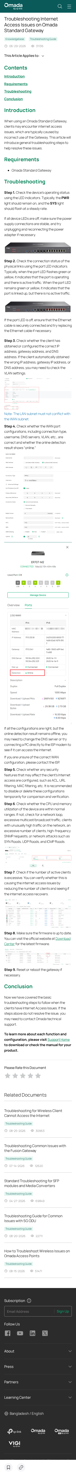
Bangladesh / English (27, 1413)
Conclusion (13, 99)
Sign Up (63, 1311)
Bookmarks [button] (8, 1467)
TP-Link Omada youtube (20, 1333)
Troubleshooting (17, 91)
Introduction (14, 76)
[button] (59, 6)
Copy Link (21, 1467)
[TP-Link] (14, 1431)
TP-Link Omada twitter (45, 1333)
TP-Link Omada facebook (7, 1333)
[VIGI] (14, 1444)
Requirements (16, 84)
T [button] (5, 181)
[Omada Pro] (62, 1431)
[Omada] (38, 1431)
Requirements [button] (21, 159)
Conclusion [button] (18, 986)
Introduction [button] (19, 109)
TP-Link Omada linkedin (32, 1333)
